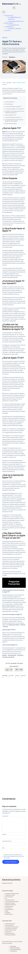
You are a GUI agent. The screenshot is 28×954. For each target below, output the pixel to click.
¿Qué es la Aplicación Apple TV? (13, 117)
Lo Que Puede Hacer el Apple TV (13, 106)
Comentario (5, 816)
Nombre (4, 834)
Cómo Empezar (9, 104)
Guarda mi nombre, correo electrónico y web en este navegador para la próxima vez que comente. (14, 856)
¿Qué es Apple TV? (10, 102)
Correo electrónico (7, 841)
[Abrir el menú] (14, 8)
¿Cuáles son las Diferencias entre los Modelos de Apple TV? (14, 111)
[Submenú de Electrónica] (12, 15)
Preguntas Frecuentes (11, 123)
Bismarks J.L (12, 57)
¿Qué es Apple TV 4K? (10, 115)
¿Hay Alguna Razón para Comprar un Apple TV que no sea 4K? (14, 120)
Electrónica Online (11, 879)
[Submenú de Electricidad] (13, 23)
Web (3, 848)
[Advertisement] (14, 736)
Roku (8, 135)
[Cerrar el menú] (3, 12)
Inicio (4, 82)
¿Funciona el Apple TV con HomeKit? (14, 109)
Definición (4, 37)
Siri (13, 292)
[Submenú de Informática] (13, 27)
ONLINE (11, 4)
